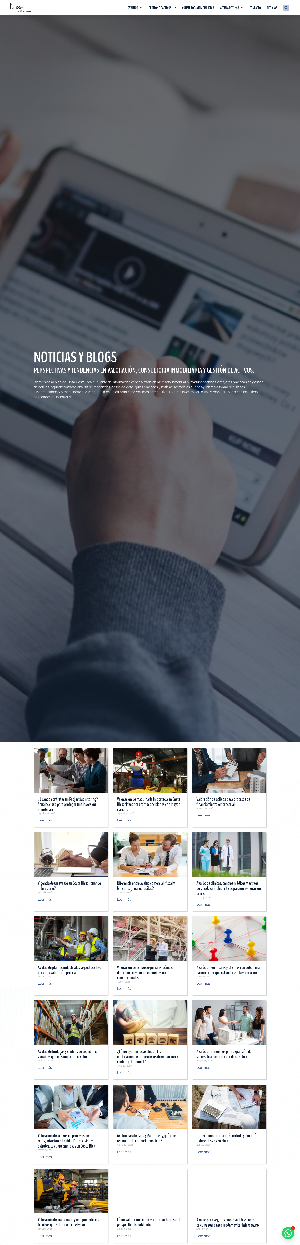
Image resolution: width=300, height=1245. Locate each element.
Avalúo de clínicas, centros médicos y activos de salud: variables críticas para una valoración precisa (228, 888)
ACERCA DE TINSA (229, 7)
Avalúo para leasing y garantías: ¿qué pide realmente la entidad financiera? (146, 1138)
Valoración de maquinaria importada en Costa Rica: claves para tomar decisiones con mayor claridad (148, 804)
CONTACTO (255, 7)
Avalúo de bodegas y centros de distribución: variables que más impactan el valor (69, 1054)
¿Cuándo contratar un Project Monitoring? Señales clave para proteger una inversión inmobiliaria (68, 804)
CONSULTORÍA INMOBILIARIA (198, 7)
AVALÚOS (133, 7)
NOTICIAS (272, 7)
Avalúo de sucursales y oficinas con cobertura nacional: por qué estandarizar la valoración (228, 970)
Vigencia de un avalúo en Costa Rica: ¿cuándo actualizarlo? (69, 886)
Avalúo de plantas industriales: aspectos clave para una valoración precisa (69, 970)
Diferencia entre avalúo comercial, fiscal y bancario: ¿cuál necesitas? (146, 886)
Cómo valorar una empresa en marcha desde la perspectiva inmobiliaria (149, 1222)
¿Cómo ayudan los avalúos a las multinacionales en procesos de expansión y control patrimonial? (147, 1056)
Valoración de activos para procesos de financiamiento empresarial (223, 802)
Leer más (45, 820)
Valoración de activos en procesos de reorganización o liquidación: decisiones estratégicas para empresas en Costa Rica (66, 1140)
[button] (286, 8)
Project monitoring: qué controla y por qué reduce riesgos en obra (226, 1138)
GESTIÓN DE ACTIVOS (160, 7)
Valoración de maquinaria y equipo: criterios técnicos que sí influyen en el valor (68, 1222)
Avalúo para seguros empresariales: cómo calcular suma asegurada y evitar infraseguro (227, 1222)
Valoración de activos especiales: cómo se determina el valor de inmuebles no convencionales (145, 972)
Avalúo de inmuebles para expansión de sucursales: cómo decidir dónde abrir (223, 1054)
